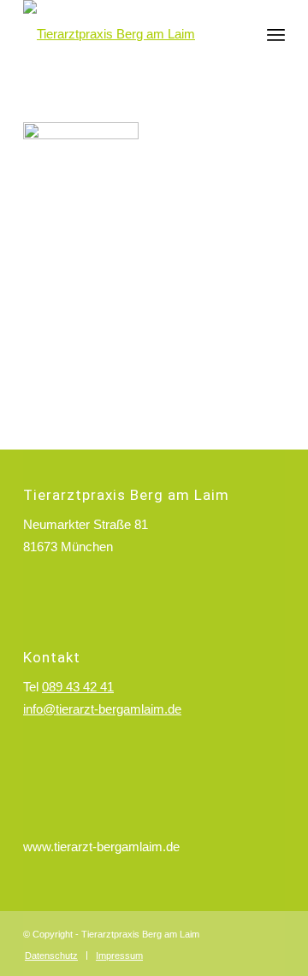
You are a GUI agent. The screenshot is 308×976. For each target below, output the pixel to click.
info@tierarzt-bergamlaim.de (102, 709)
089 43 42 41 (78, 686)
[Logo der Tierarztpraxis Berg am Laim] (128, 34)
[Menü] (276, 34)
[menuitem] (276, 34)
